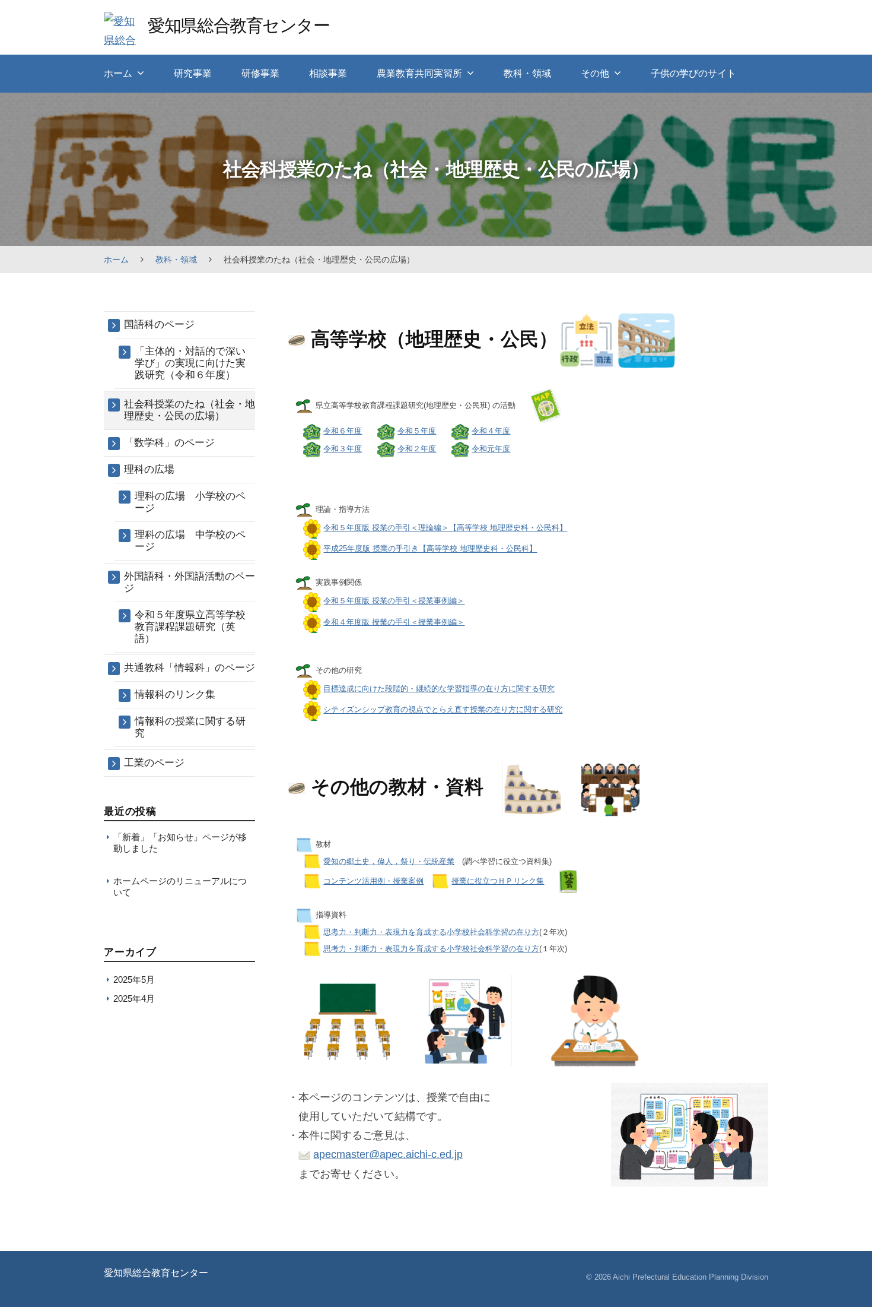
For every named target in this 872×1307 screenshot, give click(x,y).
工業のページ (154, 762)
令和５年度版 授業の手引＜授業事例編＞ (393, 600)
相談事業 (328, 73)
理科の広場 (149, 469)
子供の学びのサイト (693, 73)
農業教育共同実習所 (419, 73)
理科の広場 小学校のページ (190, 502)
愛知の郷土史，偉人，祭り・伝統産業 (388, 861)
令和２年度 (416, 448)
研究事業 (193, 73)
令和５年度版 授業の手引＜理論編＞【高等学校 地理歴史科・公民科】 (445, 527)
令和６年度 (342, 430)
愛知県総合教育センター (238, 25)
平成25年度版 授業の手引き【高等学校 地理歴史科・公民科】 (430, 549)
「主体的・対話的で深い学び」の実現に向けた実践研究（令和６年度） (190, 363)
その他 (595, 73)
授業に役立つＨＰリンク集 (497, 880)
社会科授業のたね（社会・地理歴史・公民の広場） (189, 410)
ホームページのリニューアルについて (180, 886)
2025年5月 (134, 979)
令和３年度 (342, 448)
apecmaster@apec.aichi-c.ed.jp (388, 1154)
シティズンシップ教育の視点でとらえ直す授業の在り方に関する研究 (442, 709)
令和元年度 (491, 448)
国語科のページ (159, 324)
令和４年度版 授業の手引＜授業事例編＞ (393, 622)
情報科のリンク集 (175, 694)
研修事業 (260, 73)
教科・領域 (527, 73)
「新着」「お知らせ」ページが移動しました (180, 842)
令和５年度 (416, 430)
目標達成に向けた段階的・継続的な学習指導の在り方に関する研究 (439, 688)
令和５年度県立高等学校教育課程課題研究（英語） (190, 626)
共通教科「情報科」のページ (189, 667)
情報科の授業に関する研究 (190, 727)
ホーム (118, 73)
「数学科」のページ (169, 442)
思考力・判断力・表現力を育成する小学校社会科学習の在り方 (431, 931)
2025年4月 (134, 998)
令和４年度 (491, 430)
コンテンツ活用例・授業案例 (373, 880)
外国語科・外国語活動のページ (189, 582)
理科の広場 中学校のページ (190, 540)
